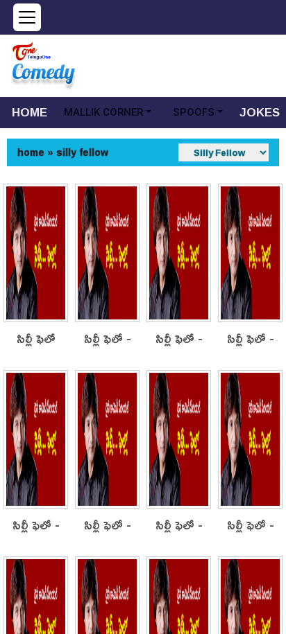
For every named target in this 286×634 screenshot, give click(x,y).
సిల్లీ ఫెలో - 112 (107, 339)
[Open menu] (27, 17)
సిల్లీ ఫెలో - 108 (107, 526)
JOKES (259, 111)
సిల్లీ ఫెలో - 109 (36, 526)
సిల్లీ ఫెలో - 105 (250, 526)
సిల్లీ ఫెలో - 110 (250, 339)
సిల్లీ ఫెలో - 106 (179, 526)
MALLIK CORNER (103, 112)
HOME (29, 111)
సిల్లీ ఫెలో (36, 339)
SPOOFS (193, 112)
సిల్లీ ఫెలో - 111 (179, 339)
